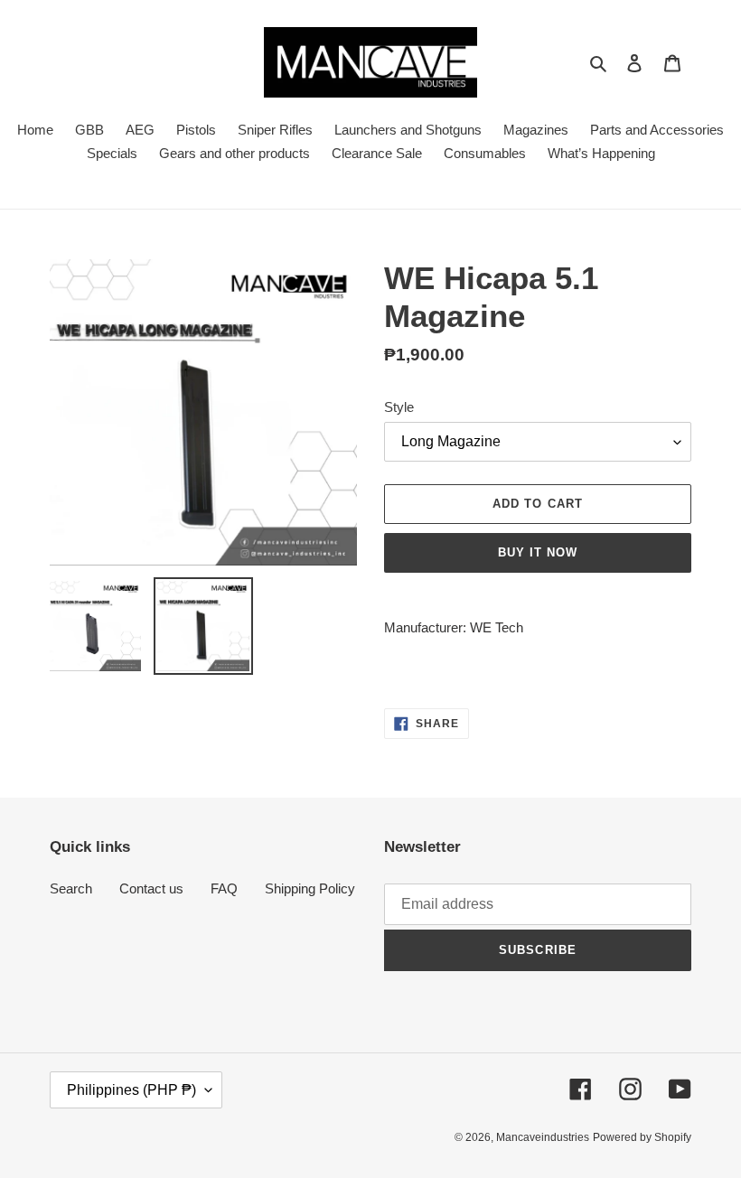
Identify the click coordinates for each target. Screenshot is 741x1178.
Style (399, 407)
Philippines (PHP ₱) (131, 1090)
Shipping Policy (310, 888)
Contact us (151, 888)
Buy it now (537, 552)
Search (71, 888)
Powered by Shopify (642, 1137)
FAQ (224, 888)
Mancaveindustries (542, 1137)
